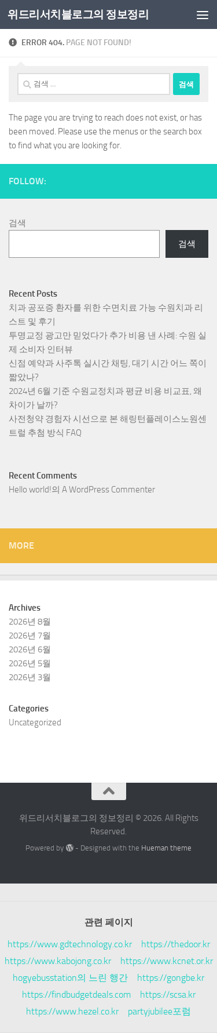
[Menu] (202, 14)
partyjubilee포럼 (159, 1011)
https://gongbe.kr (170, 977)
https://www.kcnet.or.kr (166, 960)
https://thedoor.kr (175, 944)
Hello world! (30, 489)
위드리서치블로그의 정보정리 (78, 14)
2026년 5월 (30, 663)
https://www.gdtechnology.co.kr (70, 944)
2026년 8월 (30, 621)
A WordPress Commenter (108, 489)
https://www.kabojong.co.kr (58, 960)
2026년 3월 (30, 677)
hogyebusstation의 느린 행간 (70, 977)
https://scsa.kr (168, 994)
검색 (17, 223)
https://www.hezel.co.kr (72, 1011)
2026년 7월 (30, 635)
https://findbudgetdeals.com (76, 994)
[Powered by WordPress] (69, 848)
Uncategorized (35, 722)
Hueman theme (166, 848)
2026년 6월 (30, 649)
